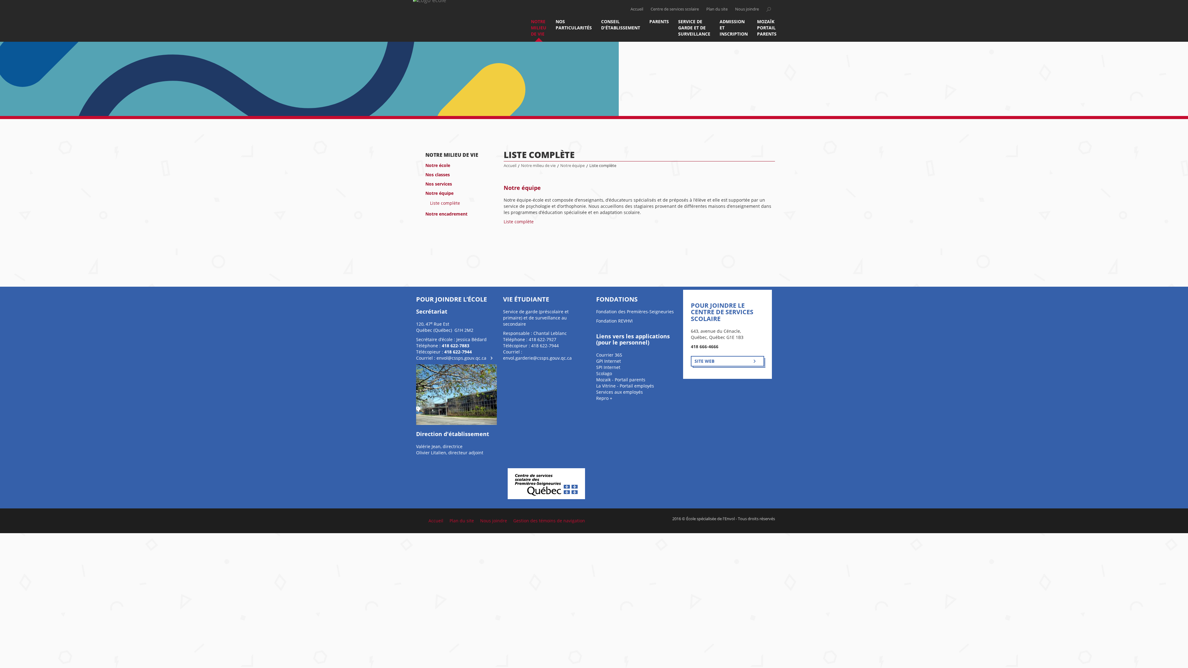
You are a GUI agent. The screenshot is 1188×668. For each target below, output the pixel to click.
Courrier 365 (609, 355)
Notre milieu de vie (538, 28)
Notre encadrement (446, 214)
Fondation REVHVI (614, 321)
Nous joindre (747, 9)
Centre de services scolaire (675, 9)
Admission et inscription (734, 28)
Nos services (438, 184)
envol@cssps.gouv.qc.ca (461, 358)
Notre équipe (439, 193)
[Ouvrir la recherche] (768, 9)
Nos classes (437, 175)
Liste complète (445, 203)
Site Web (704, 361)
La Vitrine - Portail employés (625, 386)
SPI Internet (608, 367)
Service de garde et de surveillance (694, 28)
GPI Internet (608, 361)
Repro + (604, 398)
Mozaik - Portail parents (620, 380)
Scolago (604, 373)
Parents (659, 21)
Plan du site (717, 9)
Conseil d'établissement (620, 25)
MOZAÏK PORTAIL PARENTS (767, 28)
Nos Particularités (574, 25)
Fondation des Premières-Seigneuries (635, 312)
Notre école (437, 165)
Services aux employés (619, 392)
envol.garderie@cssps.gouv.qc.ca (537, 358)
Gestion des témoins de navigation (549, 521)
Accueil (637, 9)
